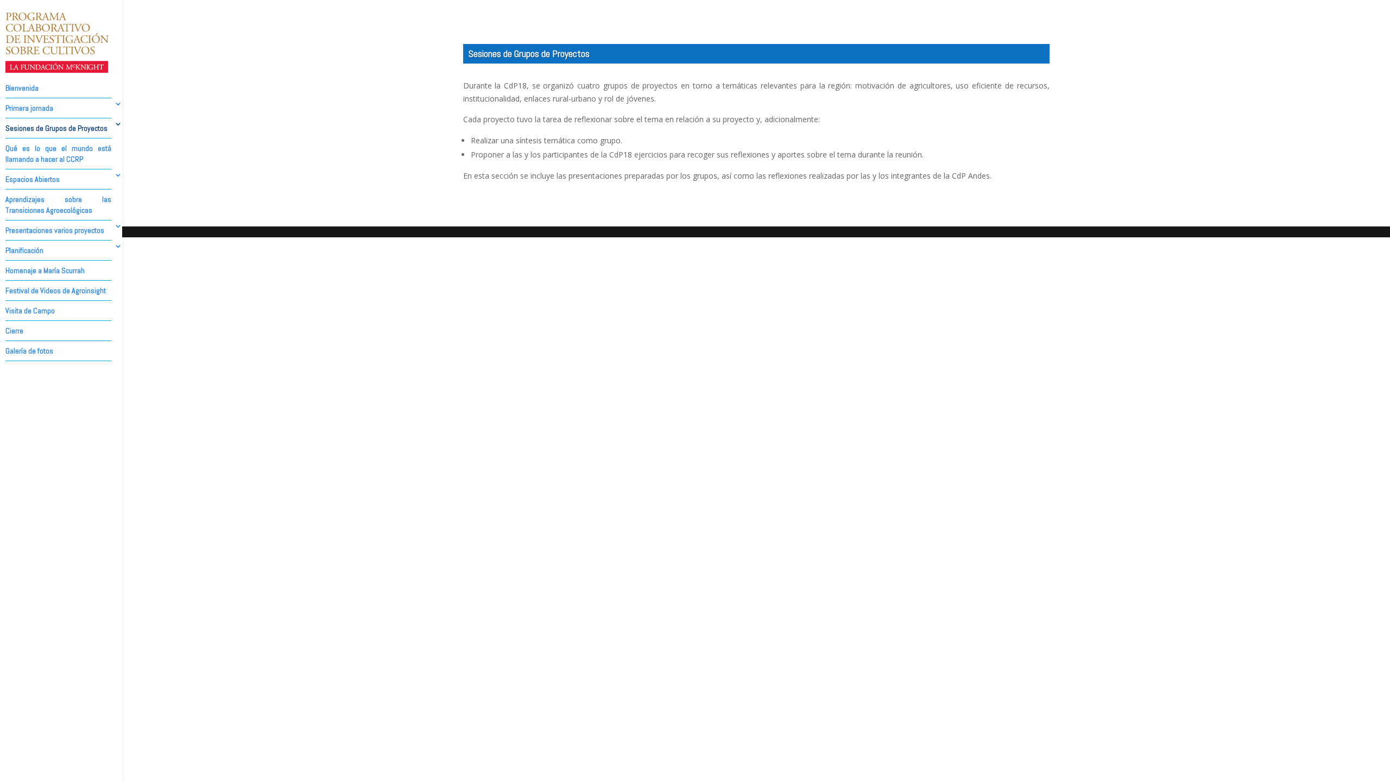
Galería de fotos (29, 351)
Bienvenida (22, 88)
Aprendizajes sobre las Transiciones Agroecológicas (58, 204)
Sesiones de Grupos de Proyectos (56, 128)
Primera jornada (29, 108)
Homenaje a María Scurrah (45, 270)
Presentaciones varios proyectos (54, 230)
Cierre (14, 331)
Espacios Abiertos (32, 179)
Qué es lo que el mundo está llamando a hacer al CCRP (58, 153)
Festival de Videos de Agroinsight (55, 290)
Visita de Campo (30, 311)
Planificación (24, 250)
